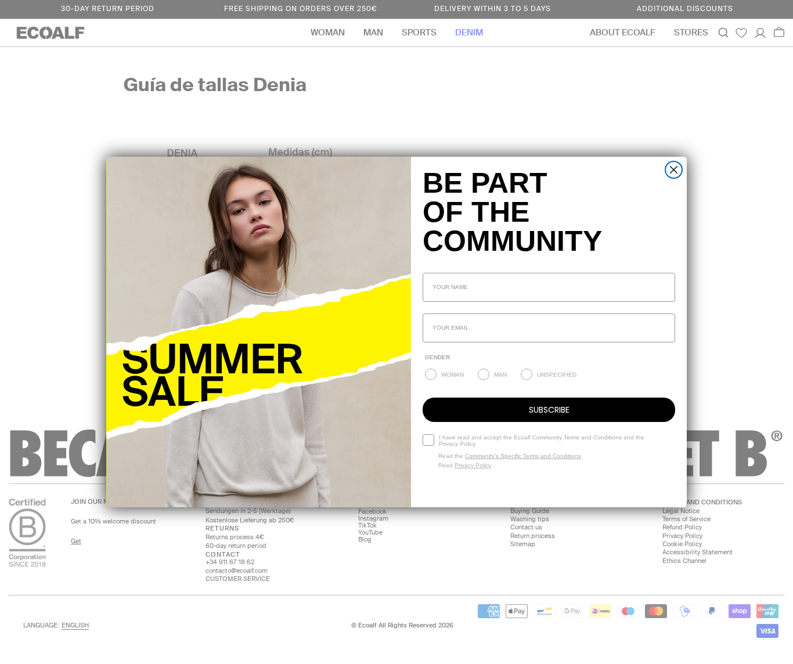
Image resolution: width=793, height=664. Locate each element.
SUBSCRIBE (549, 410)
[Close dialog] (673, 169)
